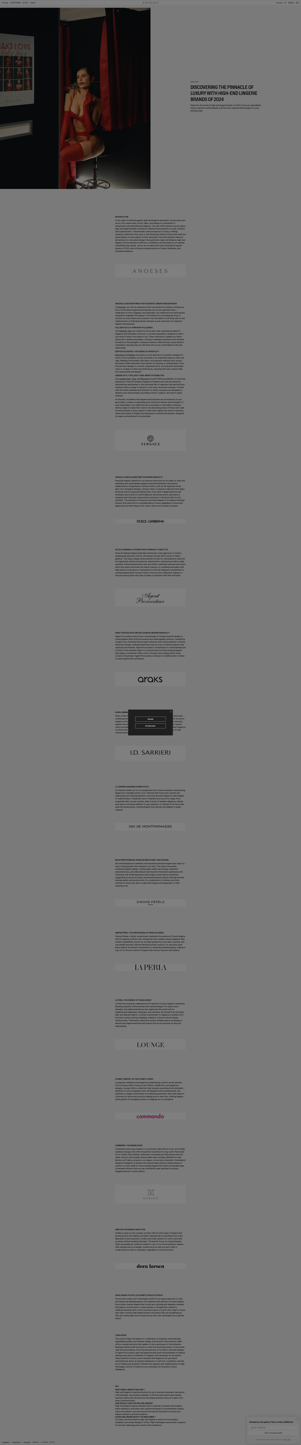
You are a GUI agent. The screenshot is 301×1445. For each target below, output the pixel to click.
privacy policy (287, 1439)
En (285, 3)
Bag (297, 3)
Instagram (35, 1442)
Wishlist (291, 3)
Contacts (27, 1442)
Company (5, 1442)
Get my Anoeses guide (273, 1433)
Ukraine (150, 719)
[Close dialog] (298, 1419)
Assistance (16, 1442)
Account (280, 3)
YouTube (51, 1442)
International (150, 726)
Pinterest (45, 1442)
